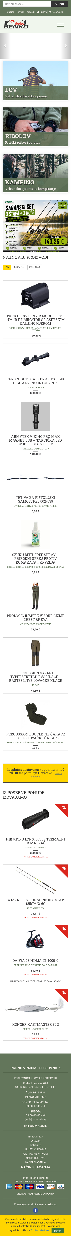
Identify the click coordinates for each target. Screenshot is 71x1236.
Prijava (43, 11)
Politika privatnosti (35, 1153)
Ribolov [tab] (19, 267)
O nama (10, 11)
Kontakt (30, 11)
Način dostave (35, 1158)
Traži (61, 3)
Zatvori (57, 1230)
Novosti (20, 11)
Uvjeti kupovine (35, 1149)
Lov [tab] (6, 267)
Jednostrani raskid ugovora (35, 1193)
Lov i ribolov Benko (19, 25)
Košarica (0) (57, 11)
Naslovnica (35, 1136)
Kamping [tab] (34, 267)
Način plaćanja (35, 1162)
